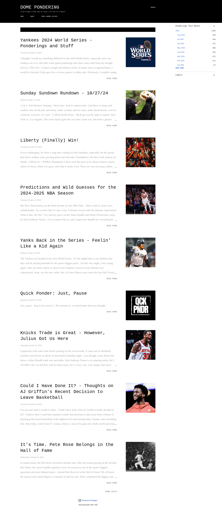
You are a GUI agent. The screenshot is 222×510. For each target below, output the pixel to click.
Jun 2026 (180, 43)
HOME (22, 16)
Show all (150, 30)
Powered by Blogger (89, 500)
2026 (177, 30)
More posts (111, 492)
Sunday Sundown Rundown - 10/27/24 (64, 93)
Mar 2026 (181, 56)
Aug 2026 (181, 35)
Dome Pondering (39, 7)
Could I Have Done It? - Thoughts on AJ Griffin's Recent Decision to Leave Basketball (66, 391)
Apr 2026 (180, 52)
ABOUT (32, 16)
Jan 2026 (180, 65)
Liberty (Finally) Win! (49, 140)
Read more (112, 78)
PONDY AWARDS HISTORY (49, 16)
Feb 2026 (180, 60)
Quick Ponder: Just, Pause (53, 293)
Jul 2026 (180, 39)
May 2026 (181, 47)
